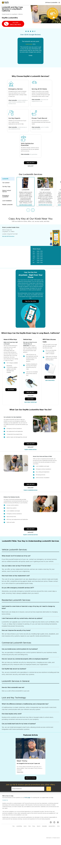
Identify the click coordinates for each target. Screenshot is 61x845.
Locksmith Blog (19, 826)
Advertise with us (52, 826)
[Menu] (59, 2)
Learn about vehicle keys (30, 402)
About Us (38, 826)
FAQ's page (27, 797)
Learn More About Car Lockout (45, 204)
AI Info (58, 826)
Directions (11, 236)
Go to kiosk (11, 389)
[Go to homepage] (5, 2)
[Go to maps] (15, 255)
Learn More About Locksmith (25, 204)
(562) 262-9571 (30, 162)
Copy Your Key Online (30, 301)
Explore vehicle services (31, 449)
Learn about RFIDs (50, 380)
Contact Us (5, 800)
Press (14, 826)
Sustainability (44, 826)
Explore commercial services (30, 534)
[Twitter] (51, 822)
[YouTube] (54, 822)
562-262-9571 (5, 236)
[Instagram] (58, 822)
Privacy (33, 826)
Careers (25, 826)
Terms (29, 826)
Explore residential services (30, 490)
